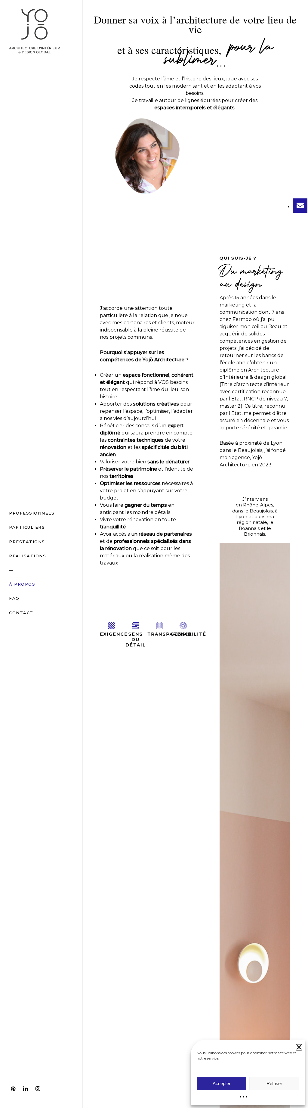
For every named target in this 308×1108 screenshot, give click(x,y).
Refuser (274, 1083)
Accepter (221, 1083)
